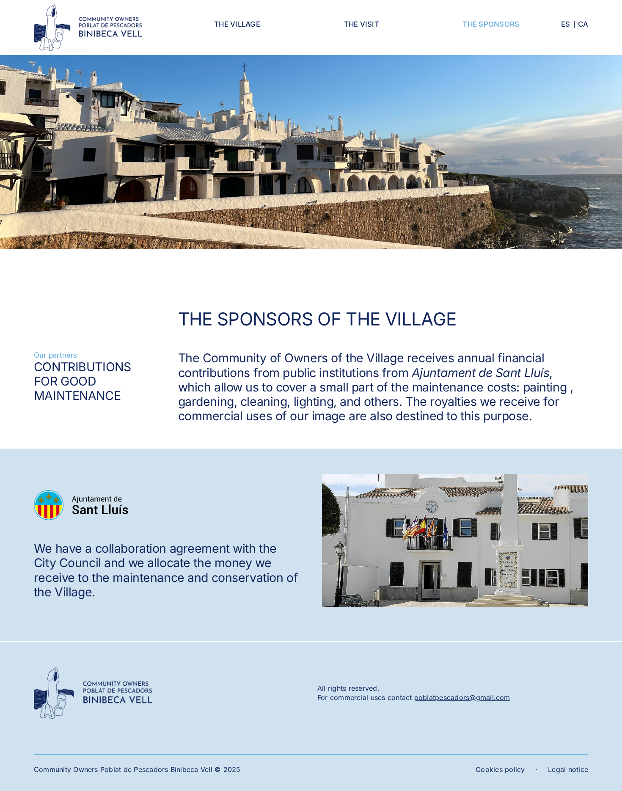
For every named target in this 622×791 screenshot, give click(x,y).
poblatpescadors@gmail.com (462, 697)
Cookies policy (500, 769)
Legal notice (568, 769)
